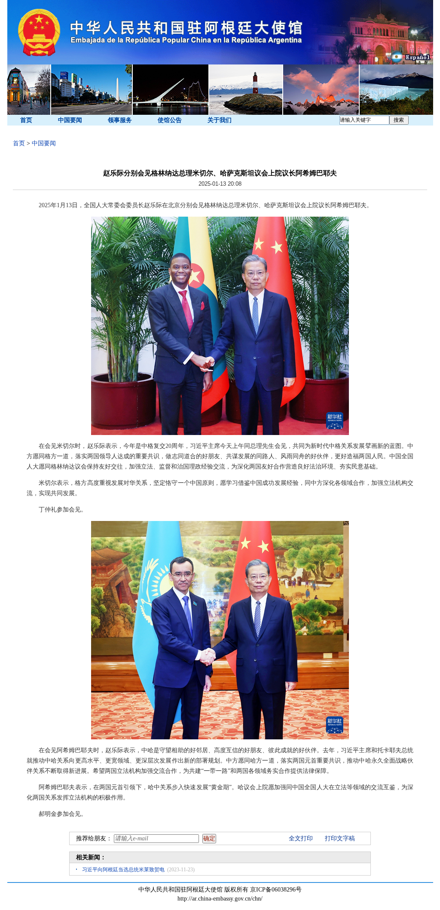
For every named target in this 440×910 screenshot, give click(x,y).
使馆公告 (170, 120)
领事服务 (120, 120)
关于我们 (220, 120)
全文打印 (301, 838)
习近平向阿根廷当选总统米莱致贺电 (123, 870)
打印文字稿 (340, 838)
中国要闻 (70, 120)
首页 (26, 120)
